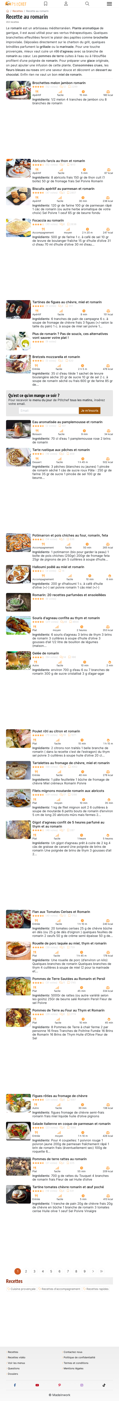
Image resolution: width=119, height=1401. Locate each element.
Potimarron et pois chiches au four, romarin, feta (70, 535)
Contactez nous (73, 1352)
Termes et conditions (76, 1363)
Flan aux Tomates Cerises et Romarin (61, 912)
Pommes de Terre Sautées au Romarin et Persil (68, 979)
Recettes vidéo (16, 1357)
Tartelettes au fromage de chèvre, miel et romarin (71, 763)
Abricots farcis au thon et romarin (58, 161)
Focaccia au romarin (48, 220)
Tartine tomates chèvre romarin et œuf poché (68, 1187)
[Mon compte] (66, 3)
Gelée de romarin (45, 653)
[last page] (101, 1271)
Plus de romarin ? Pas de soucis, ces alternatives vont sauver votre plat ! (70, 336)
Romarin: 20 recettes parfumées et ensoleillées (69, 595)
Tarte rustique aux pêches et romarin (61, 450)
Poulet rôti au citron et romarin (56, 731)
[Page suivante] (93, 1271)
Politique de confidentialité (79, 1357)
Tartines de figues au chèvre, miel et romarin (67, 302)
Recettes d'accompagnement (61, 1289)
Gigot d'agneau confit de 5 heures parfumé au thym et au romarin (68, 824)
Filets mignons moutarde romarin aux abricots (68, 791)
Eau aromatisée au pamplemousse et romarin (67, 422)
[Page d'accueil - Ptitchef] (7, 11)
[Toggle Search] (87, 3)
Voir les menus (16, 1363)
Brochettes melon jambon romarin (59, 83)
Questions (14, 1368)
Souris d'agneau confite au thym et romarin (66, 618)
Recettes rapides (97, 1289)
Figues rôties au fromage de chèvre (59, 1096)
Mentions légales (73, 1368)
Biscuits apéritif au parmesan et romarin (63, 189)
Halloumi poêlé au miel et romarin (58, 567)
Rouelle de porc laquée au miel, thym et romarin (69, 943)
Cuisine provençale (23, 1289)
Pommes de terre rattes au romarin (59, 1159)
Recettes (13, 1352)
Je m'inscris (89, 410)
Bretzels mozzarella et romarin (56, 357)
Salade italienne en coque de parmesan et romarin (71, 1124)
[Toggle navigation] (109, 4)
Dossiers (13, 1373)
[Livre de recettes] (45, 3)
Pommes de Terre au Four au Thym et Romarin (68, 1010)
